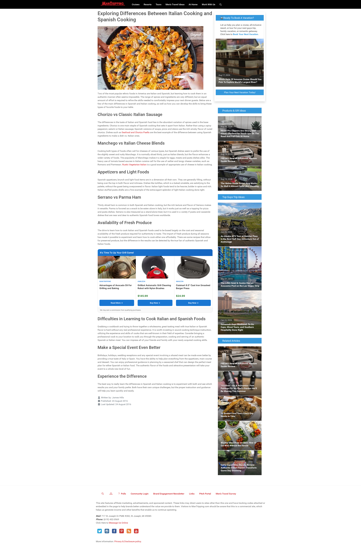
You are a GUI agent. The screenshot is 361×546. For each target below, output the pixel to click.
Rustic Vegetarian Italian (134, 164)
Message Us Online (118, 522)
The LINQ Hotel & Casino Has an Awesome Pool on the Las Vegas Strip (239, 250)
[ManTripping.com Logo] (112, 3)
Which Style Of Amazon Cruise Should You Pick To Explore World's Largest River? (239, 42)
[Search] (221, 4)
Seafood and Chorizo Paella (135, 132)
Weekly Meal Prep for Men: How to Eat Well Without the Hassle (239, 424)
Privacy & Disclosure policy (127, 541)
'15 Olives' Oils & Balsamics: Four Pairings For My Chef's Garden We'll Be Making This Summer (239, 376)
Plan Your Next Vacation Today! (240, 92)
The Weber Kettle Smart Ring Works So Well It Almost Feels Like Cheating (239, 169)
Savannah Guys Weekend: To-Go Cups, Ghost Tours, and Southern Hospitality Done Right (239, 295)
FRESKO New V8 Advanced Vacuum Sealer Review (239, 144)
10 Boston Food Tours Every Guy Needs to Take (239, 399)
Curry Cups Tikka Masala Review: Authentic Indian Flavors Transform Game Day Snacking (239, 455)
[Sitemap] (111, 493)
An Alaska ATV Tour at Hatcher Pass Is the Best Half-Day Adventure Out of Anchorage (239, 206)
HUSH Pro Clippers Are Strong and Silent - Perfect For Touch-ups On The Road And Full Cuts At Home (238, 121)
